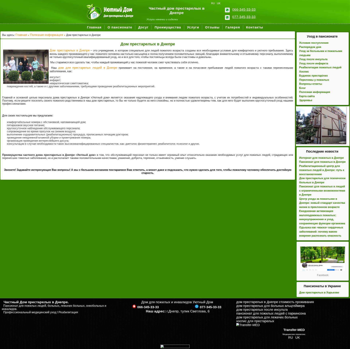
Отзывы (212, 27)
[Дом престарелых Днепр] (322, 258)
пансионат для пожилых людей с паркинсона (271, 313)
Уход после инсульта (313, 59)
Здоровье (305, 100)
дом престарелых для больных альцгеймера (270, 306)
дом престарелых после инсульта (262, 309)
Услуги (193, 27)
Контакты (254, 27)
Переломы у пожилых (314, 79)
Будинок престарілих (313, 75)
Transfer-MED (294, 330)
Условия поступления (313, 42)
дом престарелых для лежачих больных (267, 317)
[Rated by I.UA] (175, 347)
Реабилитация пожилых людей (320, 67)
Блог (302, 87)
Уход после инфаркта (313, 63)
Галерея (232, 27)
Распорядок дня (310, 46)
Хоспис (304, 71)
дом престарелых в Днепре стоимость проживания (275, 302)
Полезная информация (46, 35)
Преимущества (168, 27)
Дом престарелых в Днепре (147, 44)
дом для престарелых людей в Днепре (87, 67)
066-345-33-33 (244, 9)
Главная (94, 27)
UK (218, 3)
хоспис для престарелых (255, 321)
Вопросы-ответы (310, 83)
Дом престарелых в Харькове (319, 292)
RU (213, 3)
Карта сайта (307, 96)
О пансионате (120, 27)
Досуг (143, 27)
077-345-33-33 (244, 17)
